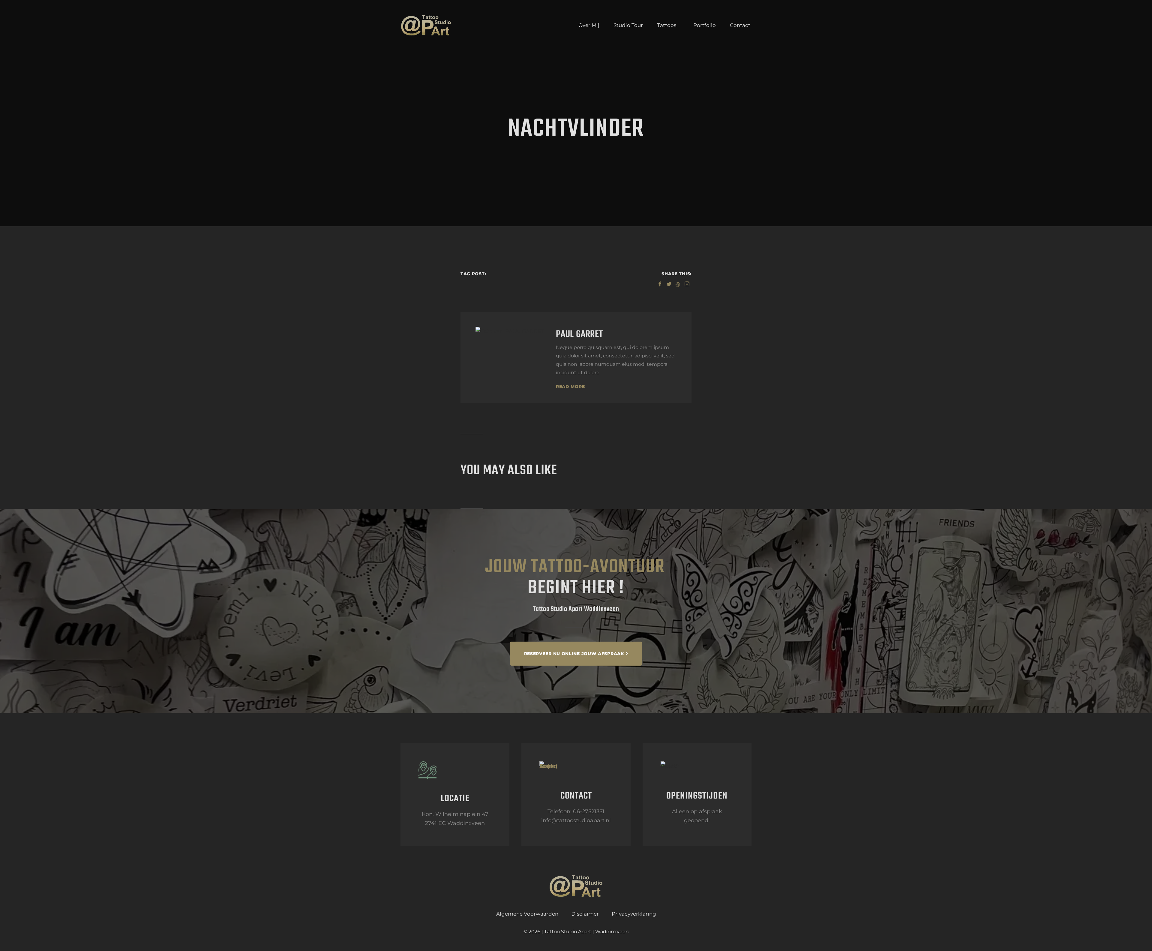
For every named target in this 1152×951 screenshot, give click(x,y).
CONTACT (576, 796)
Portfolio (704, 25)
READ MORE (570, 386)
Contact (740, 25)
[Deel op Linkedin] (678, 283)
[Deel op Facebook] (660, 283)
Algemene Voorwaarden (527, 914)
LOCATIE (455, 798)
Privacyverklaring (634, 914)
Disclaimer (585, 914)
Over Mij (588, 25)
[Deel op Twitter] (669, 283)
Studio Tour (628, 25)
